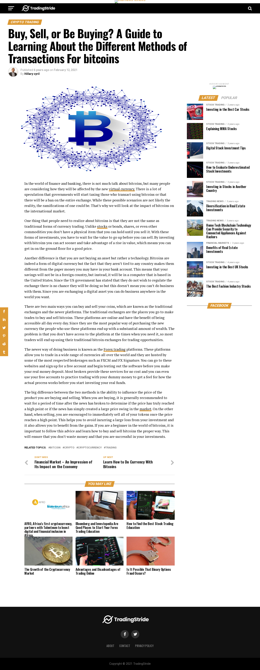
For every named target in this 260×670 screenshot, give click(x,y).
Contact (124, 646)
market (145, 409)
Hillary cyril (32, 73)
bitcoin (55, 447)
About (110, 646)
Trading (111, 447)
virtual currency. (122, 189)
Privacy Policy (144, 646)
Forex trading (115, 349)
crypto (69, 447)
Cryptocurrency (90, 447)
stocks (102, 226)
